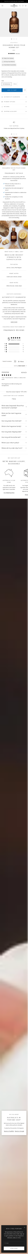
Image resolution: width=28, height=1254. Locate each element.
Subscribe (14, 1248)
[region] (14, 126)
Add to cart (12, 90)
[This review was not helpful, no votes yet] (24, 392)
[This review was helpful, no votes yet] (22, 392)
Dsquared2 (14, 42)
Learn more (14, 322)
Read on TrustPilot (9, 1131)
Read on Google (19, 1131)
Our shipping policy (9, 492)
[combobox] (20, 366)
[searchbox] (7, 361)
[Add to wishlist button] (24, 90)
